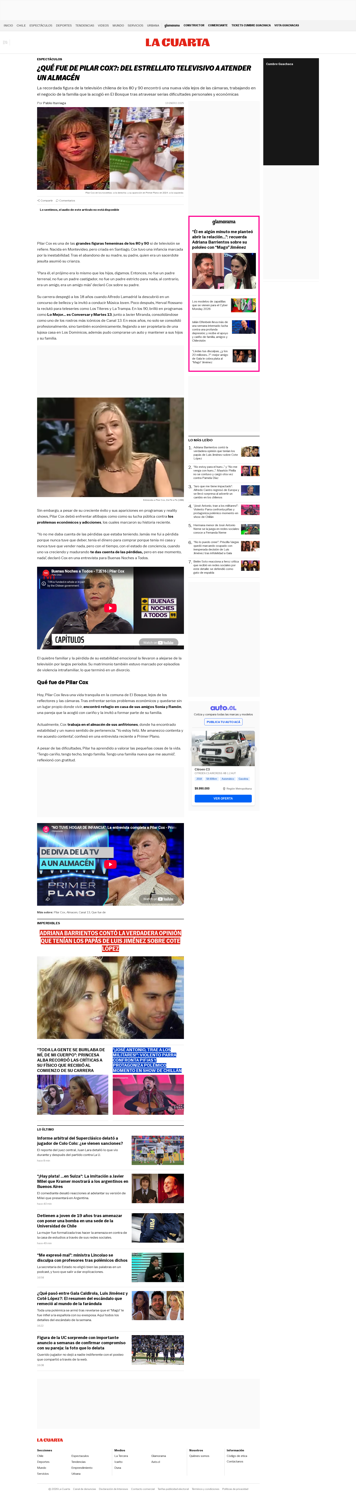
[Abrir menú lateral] (6, 42)
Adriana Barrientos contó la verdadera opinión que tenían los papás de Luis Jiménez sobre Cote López (216, 453)
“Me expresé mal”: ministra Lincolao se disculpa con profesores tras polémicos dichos (82, 1258)
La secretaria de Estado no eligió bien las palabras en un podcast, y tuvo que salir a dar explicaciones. (79, 1269)
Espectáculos (40, 25)
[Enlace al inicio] (224, 222)
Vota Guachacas (286, 25)
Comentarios (67, 200)
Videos (103, 25)
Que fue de (98, 912)
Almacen (72, 912)
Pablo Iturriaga (54, 103)
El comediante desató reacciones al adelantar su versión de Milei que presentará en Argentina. (81, 1195)
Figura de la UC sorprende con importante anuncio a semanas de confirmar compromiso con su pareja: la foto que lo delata (81, 1343)
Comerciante (218, 25)
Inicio (8, 25)
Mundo (118, 25)
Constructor (194, 25)
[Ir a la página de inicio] (178, 42)
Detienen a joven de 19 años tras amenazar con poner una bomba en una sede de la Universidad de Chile (79, 1221)
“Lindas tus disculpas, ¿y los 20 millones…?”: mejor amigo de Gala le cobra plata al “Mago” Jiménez (210, 356)
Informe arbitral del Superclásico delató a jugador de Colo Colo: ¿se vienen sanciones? (80, 1141)
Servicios (135, 25)
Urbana (153, 25)
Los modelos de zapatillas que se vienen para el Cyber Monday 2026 (210, 305)
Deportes (64, 25)
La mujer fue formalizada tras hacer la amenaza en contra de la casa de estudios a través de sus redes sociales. (82, 1235)
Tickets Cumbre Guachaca (251, 25)
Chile (21, 25)
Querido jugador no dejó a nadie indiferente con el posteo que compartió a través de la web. (80, 1357)
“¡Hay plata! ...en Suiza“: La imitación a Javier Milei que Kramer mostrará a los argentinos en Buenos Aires (82, 1181)
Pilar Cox (59, 912)
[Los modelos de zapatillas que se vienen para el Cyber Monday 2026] (243, 305)
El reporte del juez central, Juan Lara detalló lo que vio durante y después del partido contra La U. (77, 1152)
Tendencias (84, 25)
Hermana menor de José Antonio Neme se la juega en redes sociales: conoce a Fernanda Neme (216, 529)
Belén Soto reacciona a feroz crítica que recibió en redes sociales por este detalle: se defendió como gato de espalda (216, 567)
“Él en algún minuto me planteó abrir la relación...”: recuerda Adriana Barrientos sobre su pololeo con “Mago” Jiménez (222, 239)
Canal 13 (84, 912)
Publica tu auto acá (223, 722)
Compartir (47, 200)
